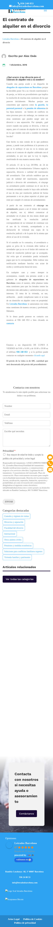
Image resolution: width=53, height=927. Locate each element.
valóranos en (22, 859)
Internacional (9, 534)
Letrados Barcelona (11, 39)
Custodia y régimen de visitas (16, 516)
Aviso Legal (13, 919)
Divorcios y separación (13, 522)
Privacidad (9, 451)
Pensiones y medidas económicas (18, 546)
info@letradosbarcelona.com (25, 883)
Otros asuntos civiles (12, 540)
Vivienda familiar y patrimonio (17, 557)
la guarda (39, 105)
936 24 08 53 (24, 877)
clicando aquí (39, 355)
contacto (10, 323)
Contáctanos (26, 813)
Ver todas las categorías (19, 579)
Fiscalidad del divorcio (13, 528)
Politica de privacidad (25, 923)
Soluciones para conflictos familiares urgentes (23, 551)
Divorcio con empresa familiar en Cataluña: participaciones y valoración (25, 608)
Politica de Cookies (32, 919)
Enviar (9, 502)
